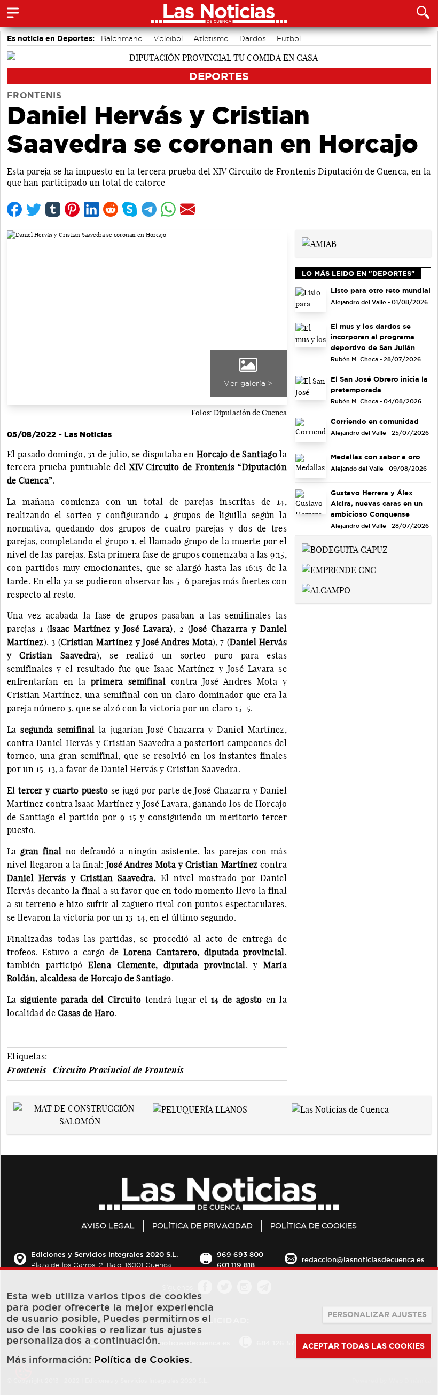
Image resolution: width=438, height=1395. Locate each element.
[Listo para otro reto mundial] (310, 299)
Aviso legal (108, 1226)
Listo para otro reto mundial (381, 290)
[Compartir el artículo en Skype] (129, 209)
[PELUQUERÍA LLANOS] (200, 1108)
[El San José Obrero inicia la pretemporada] (310, 388)
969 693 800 (240, 1254)
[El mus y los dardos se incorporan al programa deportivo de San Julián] (310, 335)
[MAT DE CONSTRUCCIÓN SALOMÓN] (79, 1113)
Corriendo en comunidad (375, 421)
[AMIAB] (319, 242)
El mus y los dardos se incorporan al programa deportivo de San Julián (373, 336)
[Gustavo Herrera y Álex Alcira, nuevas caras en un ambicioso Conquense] (310, 501)
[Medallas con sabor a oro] (310, 466)
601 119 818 (236, 1265)
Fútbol (289, 38)
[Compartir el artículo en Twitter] (33, 209)
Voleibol (168, 38)
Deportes (219, 76)
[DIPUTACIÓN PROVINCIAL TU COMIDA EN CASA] (219, 56)
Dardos (252, 38)
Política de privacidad (202, 1226)
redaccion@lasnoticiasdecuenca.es (363, 1259)
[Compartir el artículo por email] (187, 209)
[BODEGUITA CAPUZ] (345, 548)
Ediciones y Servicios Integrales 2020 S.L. (104, 1254)
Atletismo (211, 38)
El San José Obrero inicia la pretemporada (379, 384)
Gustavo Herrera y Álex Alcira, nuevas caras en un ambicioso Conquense (377, 503)
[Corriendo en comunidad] (310, 430)
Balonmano (122, 38)
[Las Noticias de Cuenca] (340, 1108)
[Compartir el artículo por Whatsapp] (168, 209)
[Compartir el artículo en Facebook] (14, 209)
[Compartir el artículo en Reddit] (110, 209)
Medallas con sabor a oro (375, 457)
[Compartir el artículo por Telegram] (149, 209)
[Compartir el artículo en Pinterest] (72, 209)
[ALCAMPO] (326, 589)
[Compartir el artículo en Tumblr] (52, 209)
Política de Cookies (313, 1226)
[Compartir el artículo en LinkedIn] (91, 209)
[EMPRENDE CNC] (339, 569)
